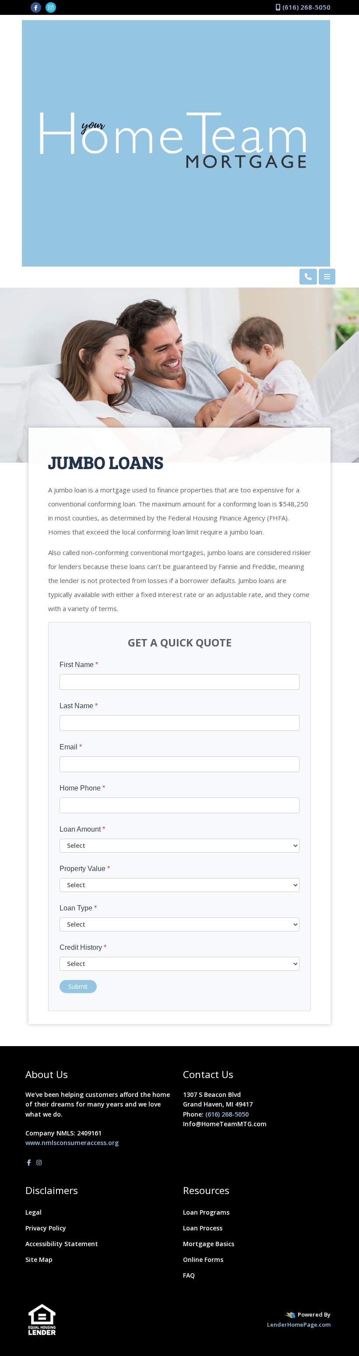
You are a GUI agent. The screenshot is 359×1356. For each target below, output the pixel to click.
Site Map (39, 1259)
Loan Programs (206, 1212)
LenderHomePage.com (299, 1324)
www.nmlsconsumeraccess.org (72, 1142)
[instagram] (50, 7)
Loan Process (202, 1228)
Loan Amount (82, 829)
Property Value (85, 868)
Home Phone (82, 788)
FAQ (189, 1275)
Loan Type (78, 908)
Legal (33, 1212)
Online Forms (203, 1259)
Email (71, 747)
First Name (79, 664)
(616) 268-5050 (306, 7)
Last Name (79, 706)
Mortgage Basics (208, 1244)
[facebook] (36, 7)
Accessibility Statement (61, 1244)
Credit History (83, 947)
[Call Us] (308, 277)
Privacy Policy (45, 1228)
